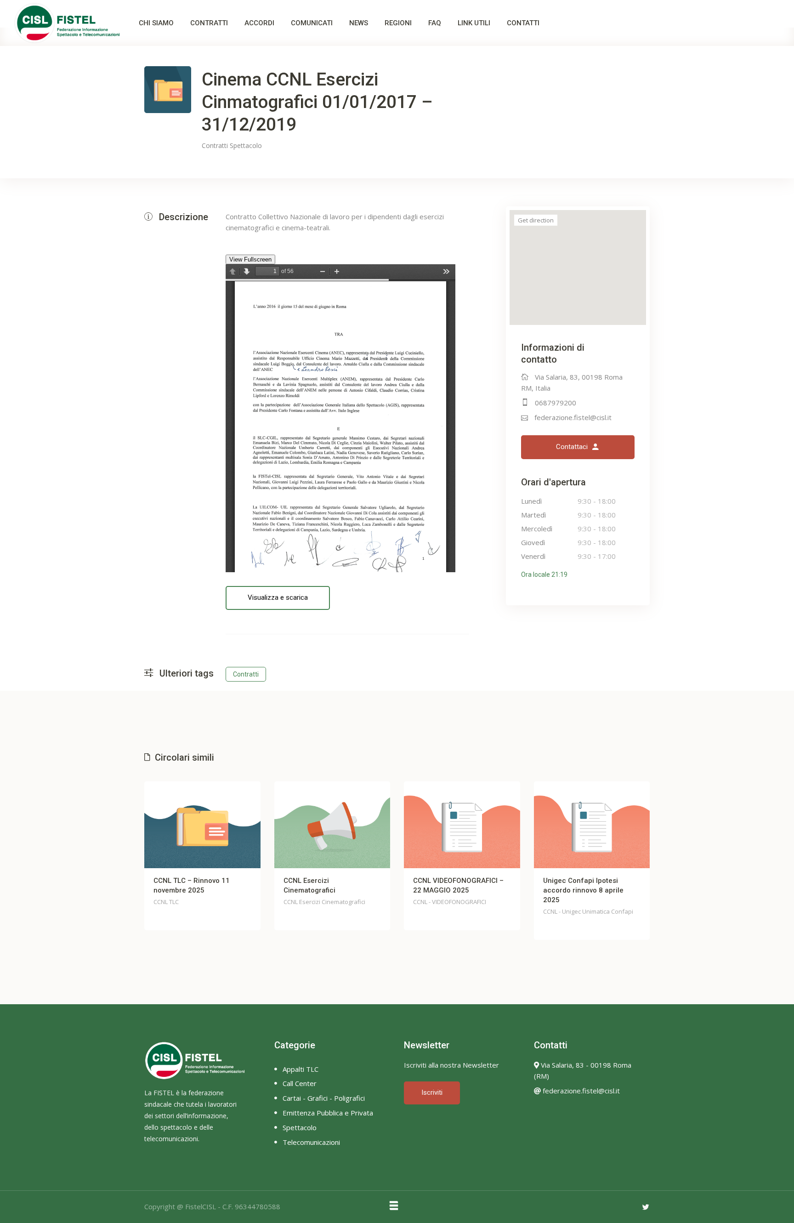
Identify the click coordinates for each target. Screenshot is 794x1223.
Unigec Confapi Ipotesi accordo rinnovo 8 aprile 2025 (454, 890)
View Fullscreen (250, 259)
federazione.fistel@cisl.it (573, 417)
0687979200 (555, 402)
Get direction (536, 220)
